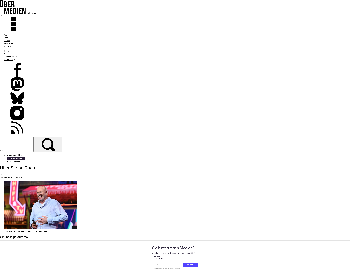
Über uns (8, 38)
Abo (5, 35)
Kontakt (7, 40)
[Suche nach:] (16, 150)
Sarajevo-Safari (10, 57)
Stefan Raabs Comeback (11, 177)
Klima (6, 51)
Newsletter (8, 43)
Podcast (7, 46)
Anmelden (17, 155)
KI (5, 54)
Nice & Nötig (9, 59)
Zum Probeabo (13, 161)
